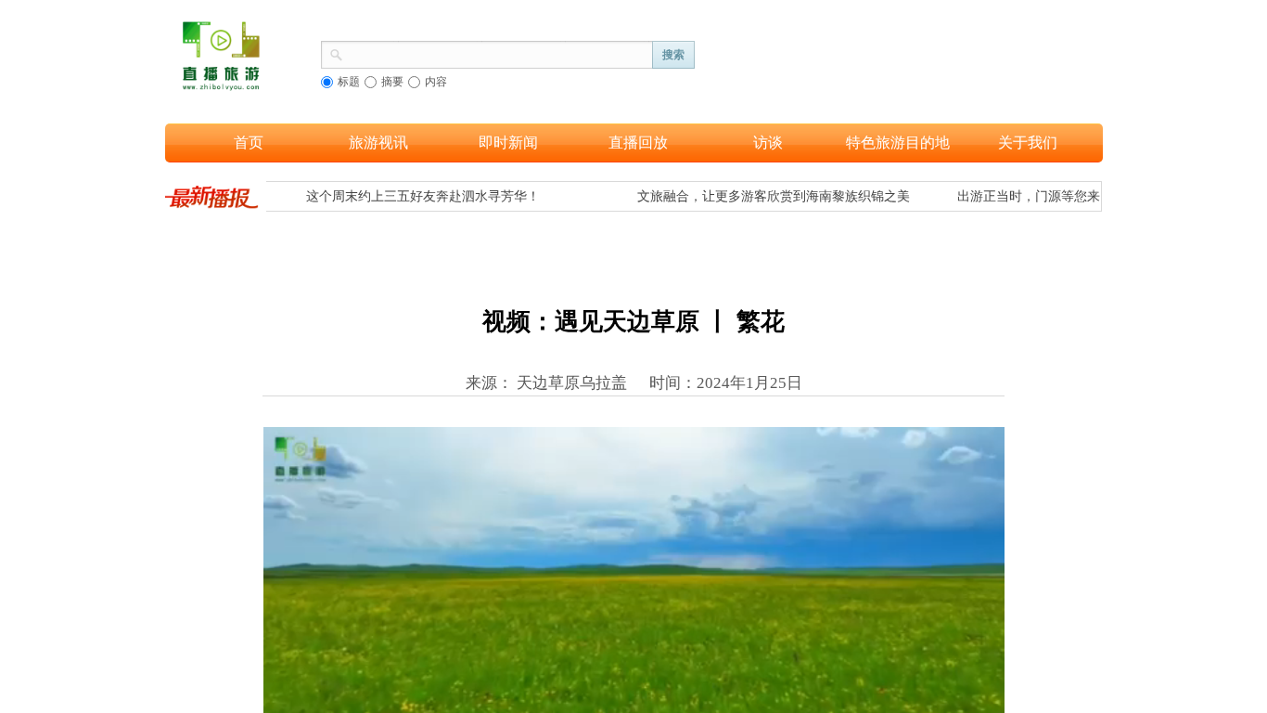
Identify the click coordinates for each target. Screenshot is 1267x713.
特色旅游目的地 (898, 142)
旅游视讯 (378, 142)
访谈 (768, 142)
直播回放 (638, 142)
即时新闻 (508, 142)
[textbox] (498, 53)
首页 (248, 142)
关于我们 (1027, 142)
